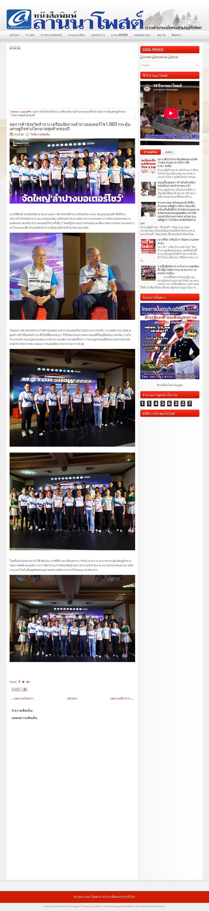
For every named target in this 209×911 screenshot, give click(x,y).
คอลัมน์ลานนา (142, 35)
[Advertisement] (72, 78)
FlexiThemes (62, 906)
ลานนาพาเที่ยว (76, 35)
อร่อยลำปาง (98, 35)
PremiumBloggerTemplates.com (121, 906)
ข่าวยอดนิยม (150, 152)
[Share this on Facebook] (19, 681)
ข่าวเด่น (30, 35)
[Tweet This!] (23, 681)
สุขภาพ (161, 35)
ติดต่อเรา (177, 35)
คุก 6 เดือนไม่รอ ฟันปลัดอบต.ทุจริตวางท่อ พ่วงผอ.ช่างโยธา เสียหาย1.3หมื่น (177, 163)
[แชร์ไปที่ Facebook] (25, 689)
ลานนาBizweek (119, 35)
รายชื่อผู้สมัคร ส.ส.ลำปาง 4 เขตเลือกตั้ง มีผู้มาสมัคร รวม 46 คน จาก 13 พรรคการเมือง (178, 270)
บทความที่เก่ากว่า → (122, 698)
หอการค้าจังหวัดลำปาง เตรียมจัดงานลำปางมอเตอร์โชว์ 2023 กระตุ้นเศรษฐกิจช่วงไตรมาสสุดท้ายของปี (70, 126)
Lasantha (97, 906)
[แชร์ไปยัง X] (21, 689)
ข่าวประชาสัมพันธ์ (51, 35)
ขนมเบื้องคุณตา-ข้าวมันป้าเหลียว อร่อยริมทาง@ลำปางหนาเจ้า (177, 184)
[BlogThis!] (17, 689)
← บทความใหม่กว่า (22, 698)
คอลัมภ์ (169, 152)
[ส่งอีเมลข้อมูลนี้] (13, 689)
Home (14, 111)
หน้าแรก (14, 35)
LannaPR (25, 111)
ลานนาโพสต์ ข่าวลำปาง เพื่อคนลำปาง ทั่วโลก (109, 896)
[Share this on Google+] (28, 681)
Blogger (177, 385)
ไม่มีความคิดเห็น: (40, 134)
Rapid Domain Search (153, 906)
